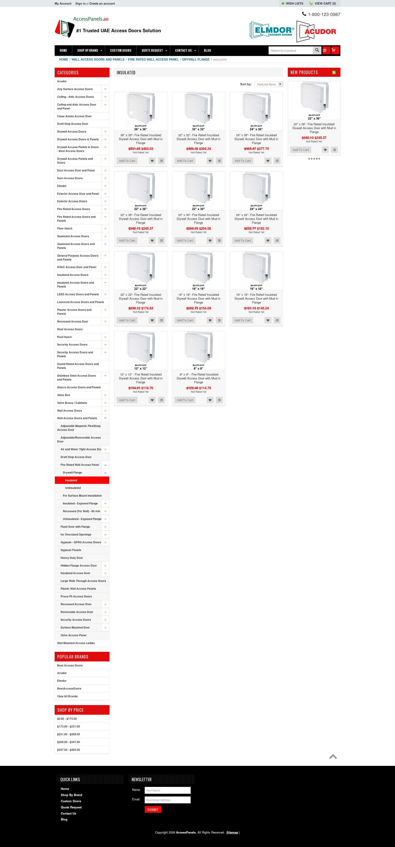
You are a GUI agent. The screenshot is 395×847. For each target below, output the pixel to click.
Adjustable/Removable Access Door (79, 439)
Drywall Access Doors (71, 131)
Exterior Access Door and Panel (78, 194)
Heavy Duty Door (72, 558)
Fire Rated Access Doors (73, 209)
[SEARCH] (317, 51)
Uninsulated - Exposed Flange (82, 519)
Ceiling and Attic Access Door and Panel (76, 106)
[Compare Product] (326, 50)
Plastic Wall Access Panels (78, 588)
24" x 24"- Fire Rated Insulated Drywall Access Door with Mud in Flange (256, 219)
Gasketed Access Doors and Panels (76, 246)
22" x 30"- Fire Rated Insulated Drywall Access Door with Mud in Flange (198, 219)
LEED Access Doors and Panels (78, 294)
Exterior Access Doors (72, 201)
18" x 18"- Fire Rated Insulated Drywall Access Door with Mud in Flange (198, 298)
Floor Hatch (64, 228)
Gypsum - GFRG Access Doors (81, 542)
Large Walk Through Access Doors (83, 581)
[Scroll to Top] (334, 757)
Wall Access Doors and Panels (98, 59)
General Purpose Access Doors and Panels (78, 257)
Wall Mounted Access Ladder (76, 643)
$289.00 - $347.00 (68, 742)
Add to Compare (161, 160)
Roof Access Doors (70, 329)
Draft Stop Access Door (72, 124)
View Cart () (325, 3)
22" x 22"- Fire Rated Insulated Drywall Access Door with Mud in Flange (141, 298)
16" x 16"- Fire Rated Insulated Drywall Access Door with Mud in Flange (256, 298)
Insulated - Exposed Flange (80, 503)
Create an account (102, 3)
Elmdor (62, 186)
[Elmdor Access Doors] (272, 41)
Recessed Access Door (72, 321)
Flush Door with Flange (75, 527)
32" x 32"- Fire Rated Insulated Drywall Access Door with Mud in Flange (198, 139)
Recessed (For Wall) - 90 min (81, 511)
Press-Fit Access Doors (76, 596)
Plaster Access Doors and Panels (74, 312)
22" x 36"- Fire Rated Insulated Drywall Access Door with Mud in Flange (141, 219)
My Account (63, 3)
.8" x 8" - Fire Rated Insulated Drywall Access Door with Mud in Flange (198, 378)
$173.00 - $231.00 (68, 726)
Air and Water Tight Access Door (82, 449)
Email (136, 799)
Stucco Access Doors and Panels (79, 387)
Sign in (80, 3)
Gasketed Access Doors (73, 236)
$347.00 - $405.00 (68, 750)
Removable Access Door (77, 612)
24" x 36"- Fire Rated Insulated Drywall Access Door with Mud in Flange (256, 139)
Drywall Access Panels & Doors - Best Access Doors (78, 149)
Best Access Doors (70, 665)
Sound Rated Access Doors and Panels (78, 366)
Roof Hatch (64, 337)
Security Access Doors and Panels (75, 354)
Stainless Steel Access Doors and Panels (76, 377)
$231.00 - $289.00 (68, 734)
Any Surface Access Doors (75, 89)
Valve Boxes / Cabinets (72, 403)
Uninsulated (73, 488)
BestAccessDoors (69, 688)
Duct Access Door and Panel (76, 170)
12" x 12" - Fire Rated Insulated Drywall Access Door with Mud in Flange (141, 378)
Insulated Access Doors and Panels (75, 284)
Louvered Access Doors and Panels (80, 302)
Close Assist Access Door (74, 116)
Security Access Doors (72, 344)
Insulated (71, 480)
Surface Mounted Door (75, 627)
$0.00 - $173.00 (67, 718)
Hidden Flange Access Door (79, 565)
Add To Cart (127, 161)
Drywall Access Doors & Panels (78, 139)
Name (136, 789)
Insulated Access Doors (72, 275)
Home (63, 59)
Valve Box (63, 395)
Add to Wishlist (152, 160)
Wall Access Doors (69, 410)
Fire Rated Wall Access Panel (153, 59)
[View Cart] (335, 50)
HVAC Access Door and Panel (76, 267)
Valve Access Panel (73, 635)
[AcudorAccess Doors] (317, 42)
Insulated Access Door (75, 573)
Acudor (62, 81)
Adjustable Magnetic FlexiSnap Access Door (79, 428)
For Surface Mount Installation (82, 495)
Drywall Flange (196, 59)
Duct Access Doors (70, 178)
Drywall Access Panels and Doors (75, 161)
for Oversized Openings (76, 534)
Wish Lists (294, 3)
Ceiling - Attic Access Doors (75, 97)
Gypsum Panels (71, 550)
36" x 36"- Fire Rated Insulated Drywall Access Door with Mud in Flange (141, 139)
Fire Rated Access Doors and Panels (76, 219)
